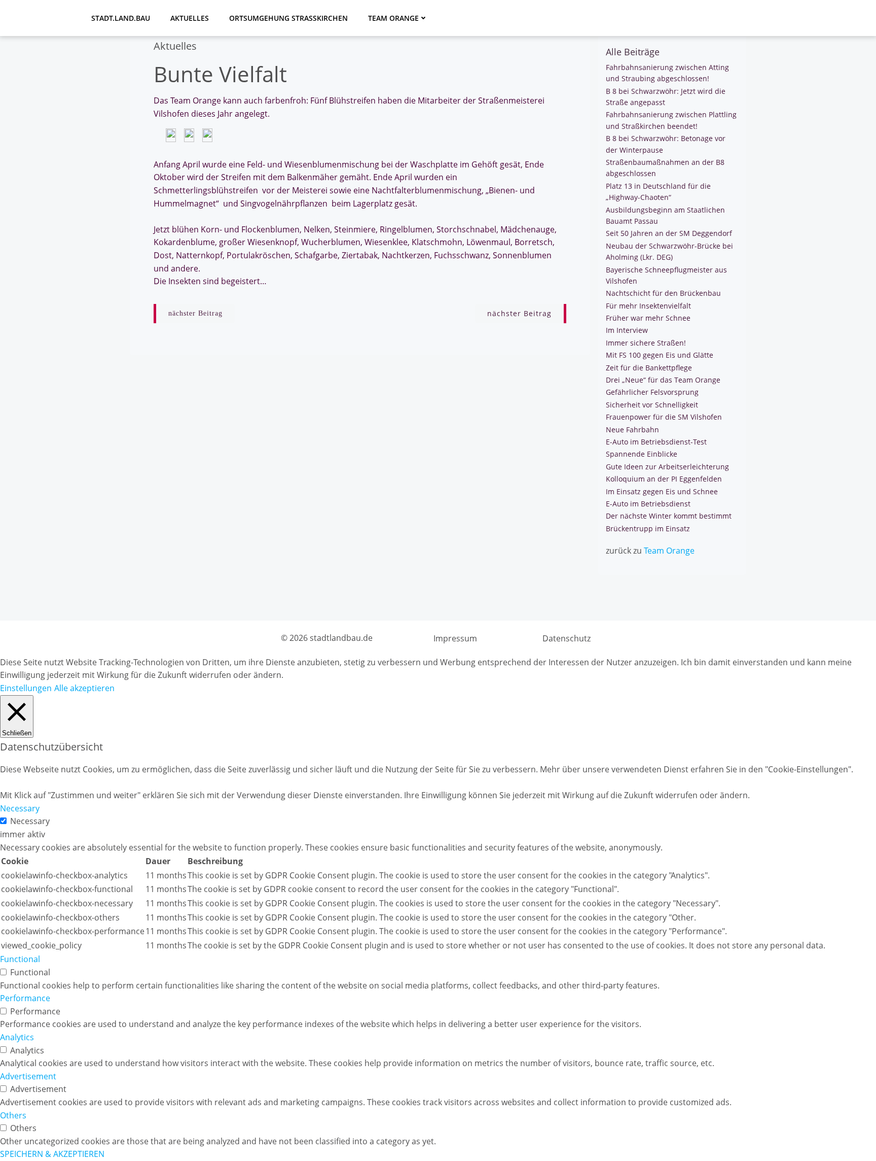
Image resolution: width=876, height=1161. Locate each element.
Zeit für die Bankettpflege (649, 367)
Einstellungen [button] (26, 688)
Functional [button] (20, 959)
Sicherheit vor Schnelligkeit (652, 404)
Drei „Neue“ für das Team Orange (663, 380)
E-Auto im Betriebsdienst (648, 503)
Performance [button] (25, 998)
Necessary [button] (20, 808)
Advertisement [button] (28, 1076)
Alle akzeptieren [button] (84, 688)
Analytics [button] (17, 1037)
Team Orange (393, 18)
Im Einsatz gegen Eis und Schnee (662, 491)
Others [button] (13, 1115)
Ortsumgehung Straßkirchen (288, 18)
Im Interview (627, 330)
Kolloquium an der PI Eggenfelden (664, 479)
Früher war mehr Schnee (648, 318)
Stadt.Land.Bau (120, 18)
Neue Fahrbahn (632, 429)
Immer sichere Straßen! (646, 343)
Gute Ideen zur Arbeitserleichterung (667, 466)
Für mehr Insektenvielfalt (648, 306)
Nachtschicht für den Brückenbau (663, 293)
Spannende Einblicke (641, 454)
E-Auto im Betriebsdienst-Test (656, 442)
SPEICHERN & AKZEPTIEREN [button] (52, 1153)
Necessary (30, 821)
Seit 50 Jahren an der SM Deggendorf (669, 233)
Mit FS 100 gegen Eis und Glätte (659, 355)
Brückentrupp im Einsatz (648, 528)
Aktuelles (189, 18)
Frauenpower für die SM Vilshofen (664, 417)
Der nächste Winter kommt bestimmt (669, 516)
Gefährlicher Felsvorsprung (652, 392)
